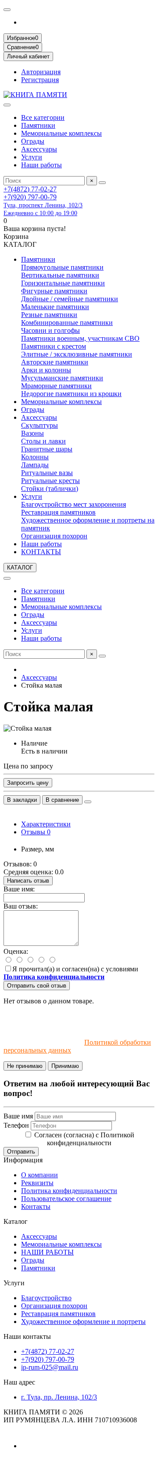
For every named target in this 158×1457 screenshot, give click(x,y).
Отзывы (35, 832)
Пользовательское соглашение (66, 1198)
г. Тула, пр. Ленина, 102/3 (59, 1397)
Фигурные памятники (54, 291)
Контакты (35, 1206)
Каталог (16, 1221)
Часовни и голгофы (50, 330)
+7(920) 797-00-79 (30, 197)
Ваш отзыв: (21, 906)
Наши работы (41, 165)
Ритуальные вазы (47, 472)
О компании (39, 1175)
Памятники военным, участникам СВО (80, 338)
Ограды (32, 141)
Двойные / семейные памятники (69, 299)
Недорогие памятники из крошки (71, 393)
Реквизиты (37, 1183)
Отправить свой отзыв (36, 985)
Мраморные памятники (56, 385)
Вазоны (32, 433)
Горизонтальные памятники (63, 283)
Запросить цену (28, 782)
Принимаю (65, 1066)
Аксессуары (39, 149)
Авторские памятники (54, 362)
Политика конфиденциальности (69, 1190)
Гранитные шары (46, 449)
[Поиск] (102, 182)
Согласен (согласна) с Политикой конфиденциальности (84, 1139)
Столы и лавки (43, 441)
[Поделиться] (87, 802)
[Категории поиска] (7, 105)
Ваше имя (18, 1116)
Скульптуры (39, 425)
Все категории (43, 117)
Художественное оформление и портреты (83, 1321)
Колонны (35, 457)
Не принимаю (25, 1066)
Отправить (21, 1151)
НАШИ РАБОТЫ (47, 1252)
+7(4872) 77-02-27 (30, 189)
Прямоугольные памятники (62, 267)
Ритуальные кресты (50, 480)
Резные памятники (49, 314)
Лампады (35, 465)
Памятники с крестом (53, 346)
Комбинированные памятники (67, 322)
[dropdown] (7, 9)
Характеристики (46, 824)
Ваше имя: (19, 889)
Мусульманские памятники (62, 378)
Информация (23, 1160)
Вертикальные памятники (60, 275)
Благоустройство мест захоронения (73, 504)
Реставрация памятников (58, 512)
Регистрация (40, 79)
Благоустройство (46, 1298)
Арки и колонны (46, 370)
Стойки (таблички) (49, 488)
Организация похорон (54, 536)
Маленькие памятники (55, 306)
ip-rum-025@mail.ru (49, 1367)
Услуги (31, 157)
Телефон (16, 1125)
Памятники (38, 125)
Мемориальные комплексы (61, 133)
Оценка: (16, 951)
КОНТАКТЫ (41, 551)
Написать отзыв (28, 880)
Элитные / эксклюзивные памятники (76, 354)
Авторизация (41, 72)
